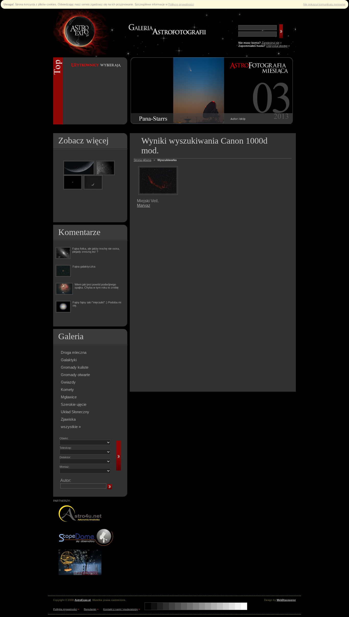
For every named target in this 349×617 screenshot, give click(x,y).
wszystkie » (71, 426)
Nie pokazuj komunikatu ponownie (324, 4)
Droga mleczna (73, 352)
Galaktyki (69, 360)
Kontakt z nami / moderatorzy (120, 609)
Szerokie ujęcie (73, 404)
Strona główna (142, 160)
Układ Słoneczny (75, 412)
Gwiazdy (68, 382)
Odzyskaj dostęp (276, 45)
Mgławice (69, 397)
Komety (67, 389)
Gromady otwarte (75, 375)
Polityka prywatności (65, 609)
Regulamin (90, 609)
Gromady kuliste (74, 367)
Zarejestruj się (270, 42)
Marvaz (143, 205)
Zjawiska (68, 419)
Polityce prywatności (181, 4)
